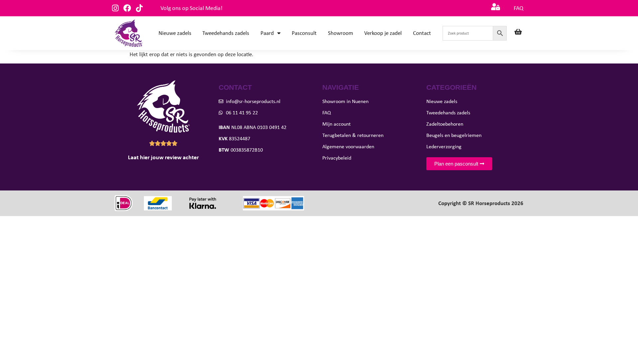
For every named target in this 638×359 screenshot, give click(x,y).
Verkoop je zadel (383, 33)
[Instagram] (115, 8)
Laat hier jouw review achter (163, 157)
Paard (267, 33)
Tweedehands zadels (225, 33)
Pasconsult (304, 33)
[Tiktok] (139, 8)
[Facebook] (127, 8)
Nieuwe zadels (175, 33)
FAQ (518, 8)
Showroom (340, 33)
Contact (422, 33)
